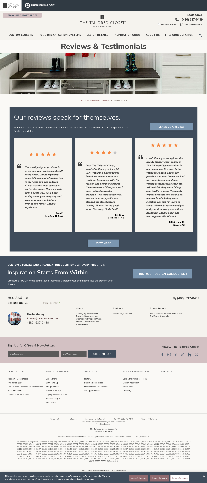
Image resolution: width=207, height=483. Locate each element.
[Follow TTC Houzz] (190, 354)
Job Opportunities (92, 390)
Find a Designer (15, 382)
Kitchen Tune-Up (53, 390)
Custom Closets (20, 35)
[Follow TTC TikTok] (183, 354)
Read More (83, 324)
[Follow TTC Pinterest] (176, 354)
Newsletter (128, 386)
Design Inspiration (131, 382)
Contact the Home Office (18, 394)
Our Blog (167, 371)
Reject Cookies (159, 478)
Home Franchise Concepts (96, 386)
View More (103, 243)
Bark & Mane (51, 379)
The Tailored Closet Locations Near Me (25, 386)
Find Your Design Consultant (162, 274)
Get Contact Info (192, 24)
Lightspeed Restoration (56, 394)
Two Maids (51, 402)
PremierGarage (53, 398)
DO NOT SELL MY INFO (123, 419)
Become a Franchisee (93, 382)
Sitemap (73, 419)
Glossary (127, 390)
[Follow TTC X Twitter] (196, 354)
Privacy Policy (55, 419)
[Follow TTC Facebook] (162, 354)
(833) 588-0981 (15, 390)
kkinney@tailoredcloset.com (42, 318)
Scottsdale (195, 15)
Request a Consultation (18, 379)
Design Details (98, 35)
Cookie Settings (180, 478)
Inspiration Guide (127, 35)
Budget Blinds (52, 386)
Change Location (168, 24)
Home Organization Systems (59, 35)
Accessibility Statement (95, 419)
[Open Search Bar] (200, 35)
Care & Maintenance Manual (135, 379)
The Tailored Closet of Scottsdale (94, 101)
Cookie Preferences (149, 419)
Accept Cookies (139, 478)
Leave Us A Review (172, 126)
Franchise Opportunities (22, 15)
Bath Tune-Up (52, 382)
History (87, 379)
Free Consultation (179, 35)
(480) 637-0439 (188, 298)
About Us (153, 35)
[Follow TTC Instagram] (169, 354)
